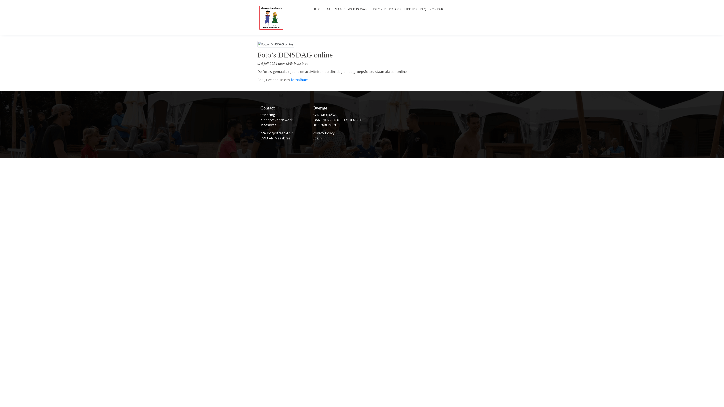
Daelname (335, 9)
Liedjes (410, 9)
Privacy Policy (323, 133)
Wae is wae (357, 9)
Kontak (436, 9)
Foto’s (395, 9)
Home (318, 9)
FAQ (423, 9)
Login (317, 138)
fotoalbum (299, 79)
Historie (378, 9)
